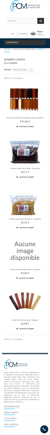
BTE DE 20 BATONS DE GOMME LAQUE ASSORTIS (25, 118)
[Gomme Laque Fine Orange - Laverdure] (25, 150)
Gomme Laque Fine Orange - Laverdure (25, 169)
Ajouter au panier (26, 126)
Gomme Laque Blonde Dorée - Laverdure (25, 270)
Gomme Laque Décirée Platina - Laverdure (25, 219)
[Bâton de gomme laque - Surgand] (25, 301)
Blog (12, 33)
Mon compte (11, 412)
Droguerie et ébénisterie (24, 49)
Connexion (23, 34)
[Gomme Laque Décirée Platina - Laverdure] (25, 200)
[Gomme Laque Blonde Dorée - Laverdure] (25, 251)
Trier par (7, 70)
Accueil (7, 49)
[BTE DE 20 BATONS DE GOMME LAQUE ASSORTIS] (25, 99)
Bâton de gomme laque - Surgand (25, 320)
